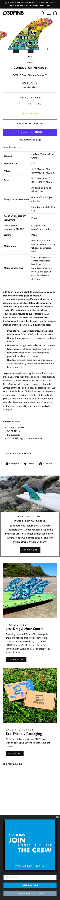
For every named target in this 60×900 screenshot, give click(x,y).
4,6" (40, 103)
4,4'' (19, 103)
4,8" (29, 103)
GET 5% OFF (30, 885)
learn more (30, 550)
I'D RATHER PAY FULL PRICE (30, 893)
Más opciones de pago (30, 139)
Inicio (29, 62)
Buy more (14, 753)
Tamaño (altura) (30, 98)
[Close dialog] (57, 817)
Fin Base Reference (18, 453)
